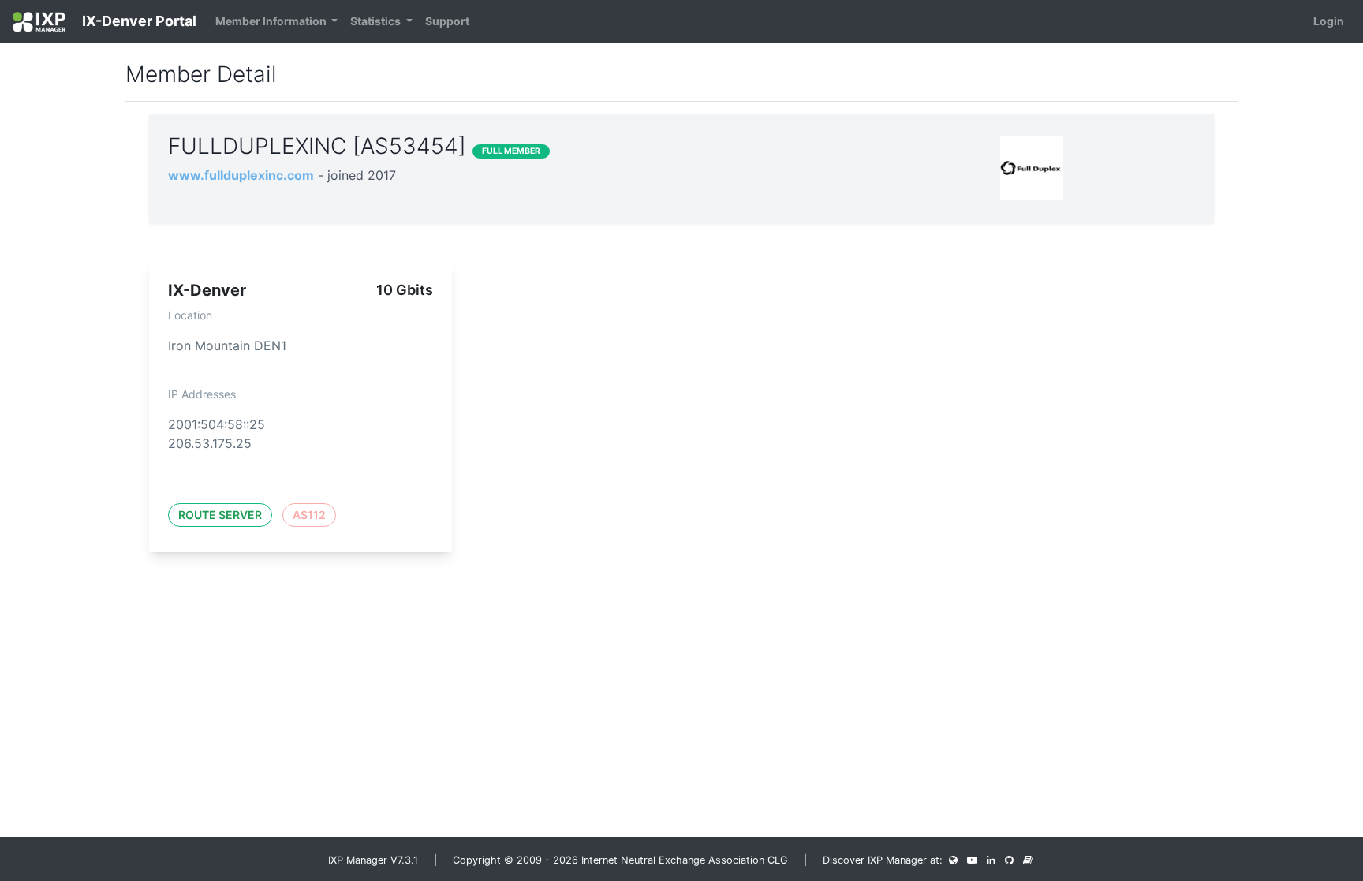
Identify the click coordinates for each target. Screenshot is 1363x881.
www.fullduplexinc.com (241, 175)
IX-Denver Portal (137, 21)
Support (447, 21)
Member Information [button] (272, 21)
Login (1328, 21)
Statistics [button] (376, 21)
